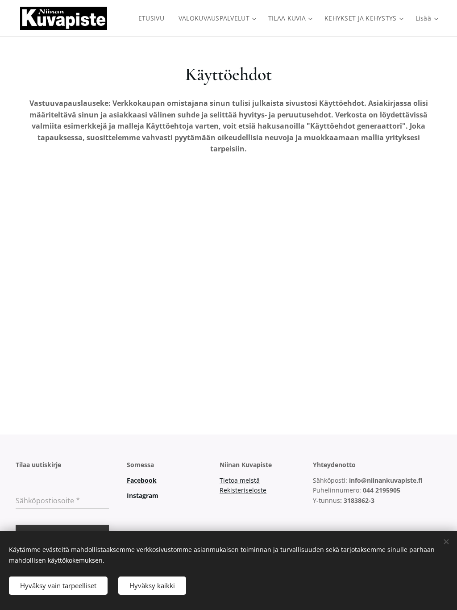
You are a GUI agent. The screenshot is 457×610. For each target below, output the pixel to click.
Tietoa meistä (240, 480)
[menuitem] (153, 18)
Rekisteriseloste (243, 490)
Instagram (142, 495)
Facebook (142, 480)
